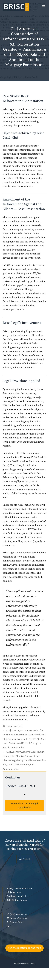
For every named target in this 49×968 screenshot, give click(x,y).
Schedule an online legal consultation (24, 805)
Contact (24, 859)
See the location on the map (24, 948)
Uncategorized (14, 726)
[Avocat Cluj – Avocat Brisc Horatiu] (16, 6)
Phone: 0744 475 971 (20, 786)
